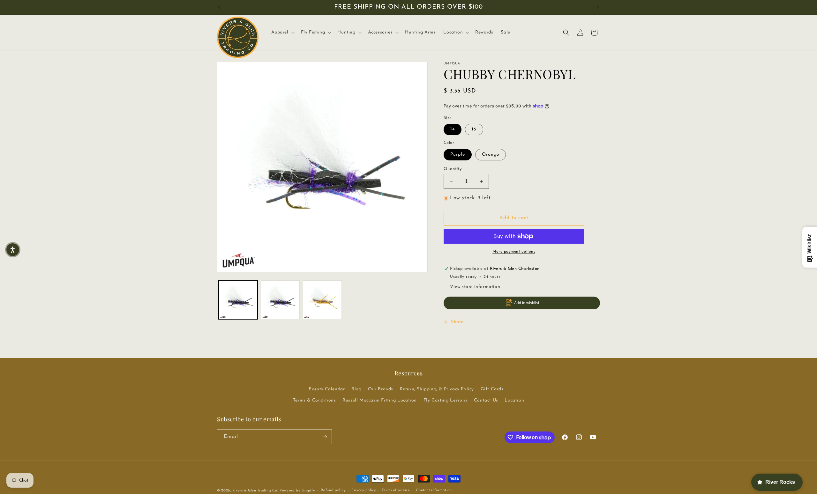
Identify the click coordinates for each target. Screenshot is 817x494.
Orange (490, 154)
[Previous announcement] (219, 7)
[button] (282, 32)
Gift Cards (492, 389)
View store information (475, 286)
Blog (356, 389)
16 (474, 129)
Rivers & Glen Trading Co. (255, 490)
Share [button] (457, 322)
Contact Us (486, 400)
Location (514, 400)
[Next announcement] (598, 7)
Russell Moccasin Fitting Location (379, 400)
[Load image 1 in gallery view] (238, 299)
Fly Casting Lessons (445, 400)
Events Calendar (327, 389)
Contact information (434, 490)
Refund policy (333, 490)
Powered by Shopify (297, 490)
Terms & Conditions (314, 400)
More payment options (513, 252)
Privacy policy (363, 490)
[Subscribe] (325, 436)
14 (452, 129)
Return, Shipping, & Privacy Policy (437, 389)
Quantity (452, 169)
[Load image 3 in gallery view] (322, 299)
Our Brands (380, 389)
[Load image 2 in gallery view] (280, 299)
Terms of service (396, 490)
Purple (457, 154)
